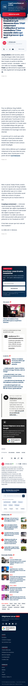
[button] (18, 458)
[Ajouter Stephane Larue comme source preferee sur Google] (14, 440)
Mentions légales (6, 654)
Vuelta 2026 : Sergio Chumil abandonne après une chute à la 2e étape (11, 548)
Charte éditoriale (6, 650)
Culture (10, 505)
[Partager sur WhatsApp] (10, 49)
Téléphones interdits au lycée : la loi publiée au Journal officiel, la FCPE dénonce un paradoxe (10, 541)
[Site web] (16, 464)
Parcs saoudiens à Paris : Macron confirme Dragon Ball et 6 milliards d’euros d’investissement (11, 527)
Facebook (18, 452)
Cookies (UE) (5, 659)
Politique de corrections (8, 652)
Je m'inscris (14, 288)
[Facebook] (18, 464)
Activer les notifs (14, 14)
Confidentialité (5, 657)
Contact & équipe (6, 640)
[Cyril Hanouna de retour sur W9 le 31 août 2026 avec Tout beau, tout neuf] (5, 597)
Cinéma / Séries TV (6, 677)
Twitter (3, 605)
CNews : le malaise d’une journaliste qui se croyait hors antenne (12, 320)
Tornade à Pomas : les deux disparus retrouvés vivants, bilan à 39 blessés (11, 534)
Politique (17, 505)
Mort (8, 609)
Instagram (10, 607)
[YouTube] (20, 464)
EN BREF (14, 502)
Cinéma (22, 508)
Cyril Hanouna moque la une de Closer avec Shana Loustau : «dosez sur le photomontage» (18, 590)
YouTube (23, 452)
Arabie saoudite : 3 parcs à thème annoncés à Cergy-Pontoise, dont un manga (14, 369)
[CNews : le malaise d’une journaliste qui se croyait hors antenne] (14, 310)
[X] (3, 624)
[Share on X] (4, 49)
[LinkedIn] (26, 464)
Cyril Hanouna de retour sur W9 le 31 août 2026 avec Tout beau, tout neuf (18, 598)
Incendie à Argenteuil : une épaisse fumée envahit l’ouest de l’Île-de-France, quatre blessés (13, 386)
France (11, 603)
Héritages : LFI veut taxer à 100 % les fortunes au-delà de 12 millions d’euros (11, 520)
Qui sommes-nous (6, 642)
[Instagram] (22, 464)
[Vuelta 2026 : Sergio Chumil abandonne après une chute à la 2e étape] (24, 548)
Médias (11, 557)
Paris (19, 603)
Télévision (4, 607)
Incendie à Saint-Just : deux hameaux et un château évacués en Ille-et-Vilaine (13, 376)
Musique (4, 609)
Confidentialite (6, 295)
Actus (5, 505)
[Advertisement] (14, 91)
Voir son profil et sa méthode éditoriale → (17, 413)
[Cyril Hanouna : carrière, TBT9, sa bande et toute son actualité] (5, 569)
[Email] (13, 49)
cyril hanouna (11, 452)
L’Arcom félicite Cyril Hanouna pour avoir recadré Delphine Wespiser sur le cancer (18, 562)
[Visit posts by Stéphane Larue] (4, 43)
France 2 (20, 502)
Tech (17, 508)
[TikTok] (16, 624)
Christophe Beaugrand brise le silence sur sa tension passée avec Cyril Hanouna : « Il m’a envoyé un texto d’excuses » (18, 579)
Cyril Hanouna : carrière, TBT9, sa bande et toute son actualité (17, 570)
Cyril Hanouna (15, 156)
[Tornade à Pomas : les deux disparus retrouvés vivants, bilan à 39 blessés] (24, 534)
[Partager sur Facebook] (7, 49)
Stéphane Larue (12, 42)
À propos (4, 637)
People (11, 508)
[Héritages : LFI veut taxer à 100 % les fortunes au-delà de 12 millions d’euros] (24, 520)
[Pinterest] (24, 464)
